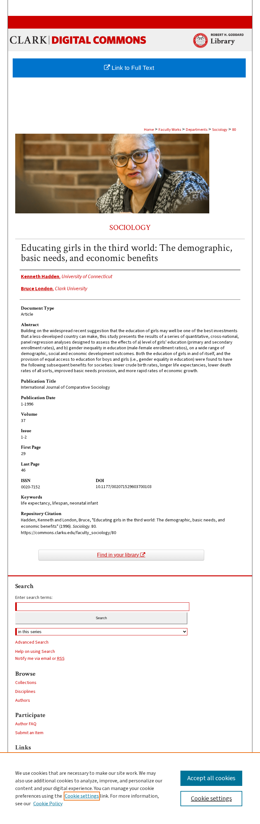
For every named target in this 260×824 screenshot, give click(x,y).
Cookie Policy (47, 803)
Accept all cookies (211, 778)
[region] (130, 788)
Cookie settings (82, 796)
